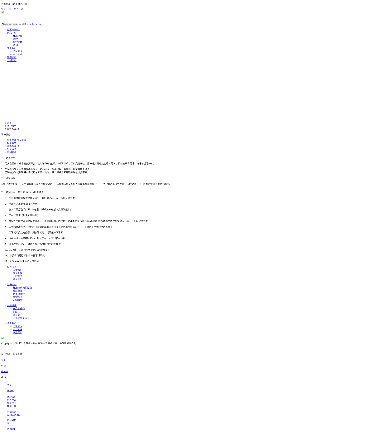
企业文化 (17, 54)
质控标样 (17, 42)
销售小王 (11, 403)
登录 (3, 9)
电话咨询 (11, 412)
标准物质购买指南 (16, 140)
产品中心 (11, 32)
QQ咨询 (11, 397)
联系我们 (17, 279)
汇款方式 (17, 276)
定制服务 (11, 60)
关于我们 (11, 48)
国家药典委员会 (21, 318)
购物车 (4, 371)
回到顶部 (11, 429)
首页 (13, 29)
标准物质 (17, 35)
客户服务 (11, 126)
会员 (3, 377)
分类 (3, 365)
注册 (10, 9)
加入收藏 (18, 9)
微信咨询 (11, 420)
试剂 (15, 45)
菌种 (15, 39)
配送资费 (11, 143)
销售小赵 (11, 400)
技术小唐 (11, 406)
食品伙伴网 (19, 308)
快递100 (17, 311)
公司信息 (11, 266)
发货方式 (11, 149)
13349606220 (13, 415)
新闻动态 (11, 57)
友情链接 (11, 305)
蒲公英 (16, 314)
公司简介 (17, 51)
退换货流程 (13, 146)
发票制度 (17, 273)
